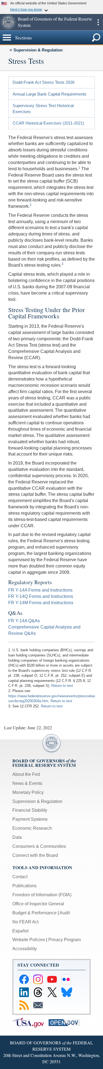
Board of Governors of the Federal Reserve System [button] (55, 22)
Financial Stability (29, 810)
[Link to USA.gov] (30, 1022)
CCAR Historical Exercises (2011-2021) (48, 123)
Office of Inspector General (38, 903)
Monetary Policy (28, 792)
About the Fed (26, 774)
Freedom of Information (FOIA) (41, 894)
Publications (24, 885)
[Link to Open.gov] (66, 1022)
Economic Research (32, 828)
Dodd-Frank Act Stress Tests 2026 (43, 82)
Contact (19, 876)
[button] (8, 22)
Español (20, 931)
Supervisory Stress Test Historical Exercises (43, 108)
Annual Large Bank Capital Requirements (50, 94)
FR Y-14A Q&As (24, 620)
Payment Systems (30, 819)
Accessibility (24, 948)
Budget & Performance (34, 912)
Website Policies (28, 939)
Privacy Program (64, 939)
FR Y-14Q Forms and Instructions (40, 596)
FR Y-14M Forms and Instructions (40, 602)
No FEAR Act (25, 922)
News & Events (27, 783)
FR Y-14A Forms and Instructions (40, 590)
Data (17, 837)
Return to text (62, 686)
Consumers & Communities (39, 846)
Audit (65, 912)
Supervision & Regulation (38, 50)
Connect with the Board (35, 855)
